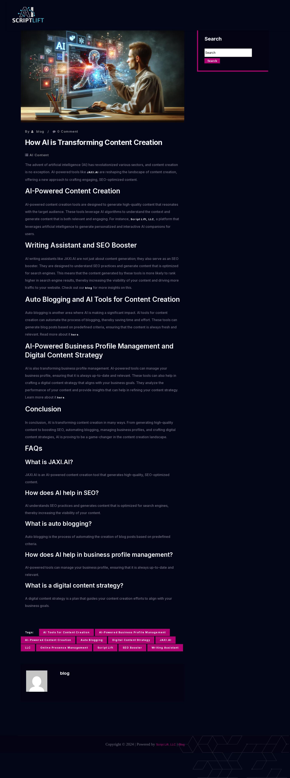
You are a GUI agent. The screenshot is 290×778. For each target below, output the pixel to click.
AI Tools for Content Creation (66, 632)
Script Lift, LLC (142, 219)
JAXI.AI (93, 172)
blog (40, 131)
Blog (182, 744)
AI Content (39, 155)
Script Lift (105, 647)
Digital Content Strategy (131, 640)
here (75, 334)
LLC (28, 647)
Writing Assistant (165, 647)
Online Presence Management (64, 647)
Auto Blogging (92, 640)
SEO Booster (132, 647)
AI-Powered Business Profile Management (132, 632)
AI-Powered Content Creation (48, 640)
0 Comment (67, 131)
